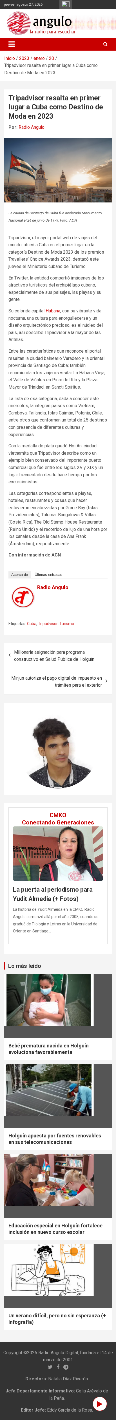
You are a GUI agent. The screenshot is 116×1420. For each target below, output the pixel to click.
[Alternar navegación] (11, 44)
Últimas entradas (48, 574)
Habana (53, 311)
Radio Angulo (31, 127)
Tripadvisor (48, 623)
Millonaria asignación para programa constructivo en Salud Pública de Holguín (54, 656)
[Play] (100, 1404)
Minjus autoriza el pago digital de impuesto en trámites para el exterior (56, 681)
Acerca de (19, 574)
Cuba (31, 623)
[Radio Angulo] (23, 590)
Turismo (66, 623)
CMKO (58, 815)
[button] (24, 748)
